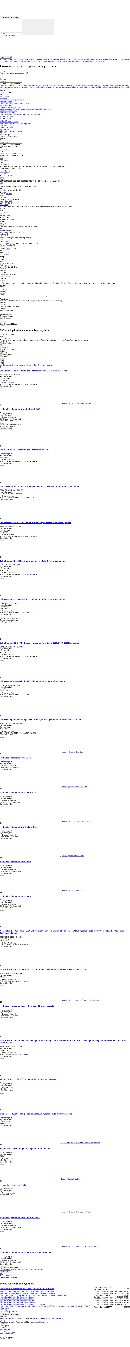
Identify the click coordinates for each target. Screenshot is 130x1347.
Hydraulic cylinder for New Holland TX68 (19, 827)
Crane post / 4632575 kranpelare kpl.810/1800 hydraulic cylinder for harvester (36, 1114)
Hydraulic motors (77, 59)
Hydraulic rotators (71, 61)
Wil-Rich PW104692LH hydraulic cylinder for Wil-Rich (24, 450)
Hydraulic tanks (18, 61)
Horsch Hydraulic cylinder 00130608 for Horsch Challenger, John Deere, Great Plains (39, 486)
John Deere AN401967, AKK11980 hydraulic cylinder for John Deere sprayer (35, 523)
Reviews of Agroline (40, 1318)
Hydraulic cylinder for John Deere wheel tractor (17, 1297)
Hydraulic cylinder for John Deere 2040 (18, 792)
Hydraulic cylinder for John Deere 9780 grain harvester (25, 1252)
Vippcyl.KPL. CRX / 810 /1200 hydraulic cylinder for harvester (28, 1079)
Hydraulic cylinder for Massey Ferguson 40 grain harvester (27, 1006)
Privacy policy (20, 1318)
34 (7, 1275)
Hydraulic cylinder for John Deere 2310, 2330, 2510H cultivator (22, 1304)
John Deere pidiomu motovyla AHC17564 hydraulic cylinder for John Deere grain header (41, 719)
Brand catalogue (57, 1318)
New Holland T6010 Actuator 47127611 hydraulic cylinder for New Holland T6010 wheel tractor (43, 969)
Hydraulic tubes (101, 59)
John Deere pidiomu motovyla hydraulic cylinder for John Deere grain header (27, 1293)
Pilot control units (6, 61)
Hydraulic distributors (50, 59)
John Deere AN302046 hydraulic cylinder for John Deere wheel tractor (32, 681)
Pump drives (99, 61)
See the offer (5, 1271)
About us (3, 1312)
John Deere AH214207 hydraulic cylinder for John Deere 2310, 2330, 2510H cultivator (39, 643)
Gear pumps (28, 61)
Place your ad (6, 428)
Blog (49, 1318)
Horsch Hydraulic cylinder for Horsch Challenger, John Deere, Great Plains (27, 1289)
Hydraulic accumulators (42, 61)
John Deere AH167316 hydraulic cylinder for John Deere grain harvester (33, 371)
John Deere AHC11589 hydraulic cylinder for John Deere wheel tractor (32, 599)
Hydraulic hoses (89, 59)
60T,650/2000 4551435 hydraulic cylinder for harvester (25, 1148)
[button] (65, 46)
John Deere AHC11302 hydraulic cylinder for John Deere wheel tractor (32, 561)
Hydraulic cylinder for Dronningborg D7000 (20, 409)
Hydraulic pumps (64, 59)
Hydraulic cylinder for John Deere (15, 758)
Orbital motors (124, 59)
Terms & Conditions (7, 1318)
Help (8, 1312)
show (3, 322)
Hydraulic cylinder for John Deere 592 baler (20, 1218)
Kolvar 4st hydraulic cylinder (13, 1185)
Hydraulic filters (112, 59)
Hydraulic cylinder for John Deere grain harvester (17, 1302)
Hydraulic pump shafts (86, 61)
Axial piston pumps (58, 61)
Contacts (14, 1312)
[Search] (38, 27)
